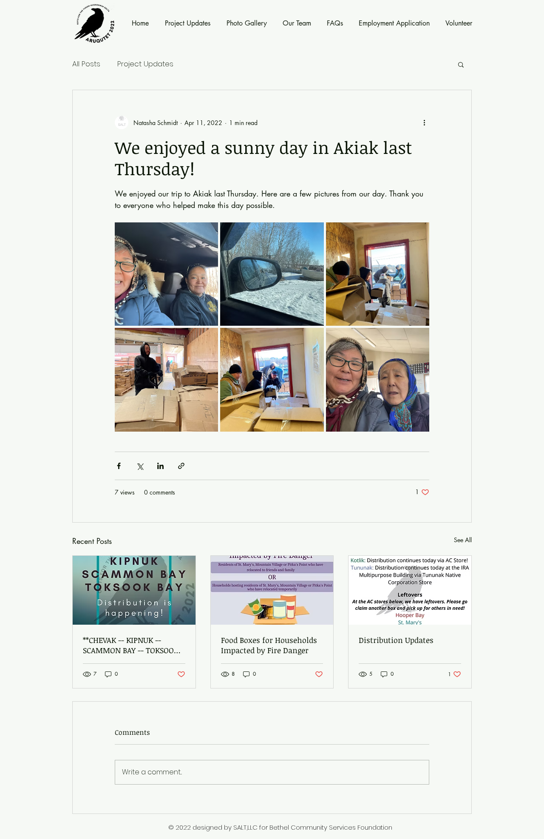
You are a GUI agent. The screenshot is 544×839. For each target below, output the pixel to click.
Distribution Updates (396, 640)
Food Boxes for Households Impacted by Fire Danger (269, 645)
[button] (461, 64)
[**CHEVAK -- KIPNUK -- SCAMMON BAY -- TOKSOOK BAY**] (134, 590)
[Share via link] (181, 466)
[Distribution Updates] (409, 590)
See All (463, 540)
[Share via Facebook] (119, 466)
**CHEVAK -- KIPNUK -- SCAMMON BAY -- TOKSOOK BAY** (130, 645)
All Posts (86, 64)
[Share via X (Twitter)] (140, 466)
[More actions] (424, 122)
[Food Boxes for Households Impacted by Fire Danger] (272, 590)
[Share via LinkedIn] (160, 466)
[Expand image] (166, 274)
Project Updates (145, 64)
